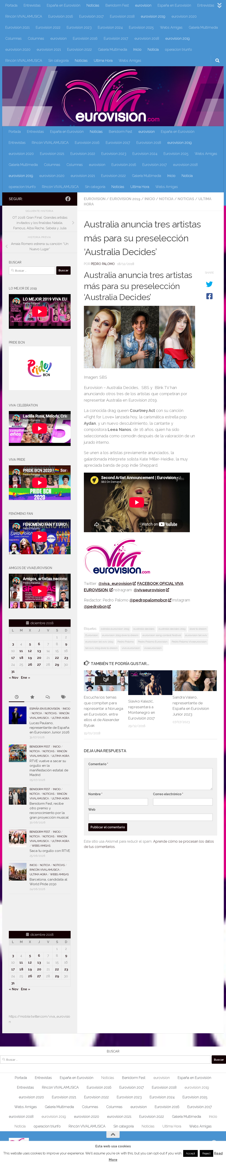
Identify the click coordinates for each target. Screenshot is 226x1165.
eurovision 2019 (153, 16)
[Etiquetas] (63, 697)
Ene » (25, 678)
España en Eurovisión (63, 5)
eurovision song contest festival (162, 635)
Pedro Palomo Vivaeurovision (189, 641)
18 (21, 658)
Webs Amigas (171, 27)
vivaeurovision (153, 648)
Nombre (95, 794)
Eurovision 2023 (79, 27)
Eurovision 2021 (17, 27)
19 (30, 658)
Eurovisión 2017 (91, 16)
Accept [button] (190, 1153)
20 (39, 658)
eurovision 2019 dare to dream (120, 635)
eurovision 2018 (146, 38)
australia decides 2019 (171, 628)
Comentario (98, 764)
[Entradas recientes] (16, 697)
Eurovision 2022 (48, 27)
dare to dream (198, 628)
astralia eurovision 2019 (115, 628)
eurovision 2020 (184, 16)
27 (39, 665)
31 (13, 671)
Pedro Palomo (103, 264)
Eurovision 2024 (110, 27)
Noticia (153, 49)
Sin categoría (58, 60)
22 (57, 658)
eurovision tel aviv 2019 (99, 641)
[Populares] (32, 697)
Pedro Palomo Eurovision (153, 641)
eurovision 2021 (49, 49)
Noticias (93, 5)
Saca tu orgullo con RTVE (50, 851)
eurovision (143, 5)
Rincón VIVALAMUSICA (23, 16)
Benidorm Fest (117, 5)
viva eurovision (131, 648)
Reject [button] (206, 1153)
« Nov (13, 678)
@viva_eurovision (115, 583)
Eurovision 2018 (122, 16)
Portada (11, 5)
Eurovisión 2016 (60, 16)
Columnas (13, 38)
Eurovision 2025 (141, 27)
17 (13, 658)
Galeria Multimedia (203, 27)
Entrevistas (32, 5)
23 (66, 658)
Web (91, 809)
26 (30, 665)
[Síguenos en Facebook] (68, 198)
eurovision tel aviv (196, 635)
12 (30, 651)
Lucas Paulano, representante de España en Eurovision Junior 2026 (50, 727)
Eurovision (91, 635)
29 (57, 665)
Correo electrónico (168, 794)
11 (21, 651)
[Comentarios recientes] (47, 697)
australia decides (143, 628)
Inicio (137, 49)
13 (39, 651)
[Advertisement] (34, 911)
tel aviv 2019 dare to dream (101, 648)
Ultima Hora (103, 60)
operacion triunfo (178, 49)
